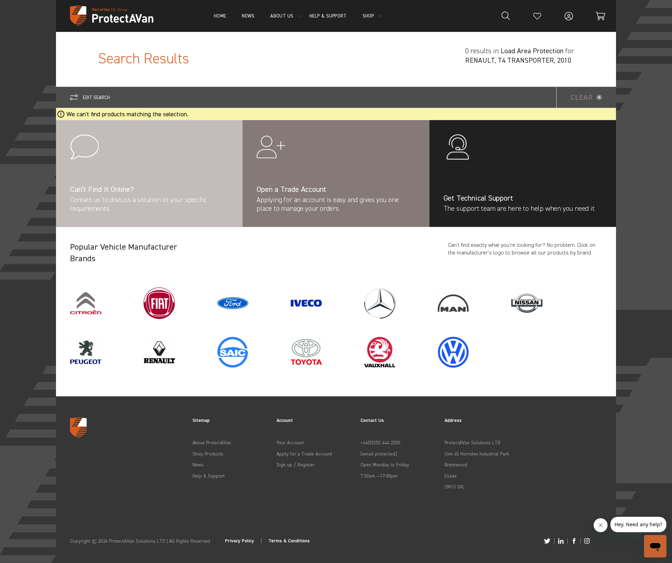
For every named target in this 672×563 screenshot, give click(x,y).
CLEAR (581, 97)
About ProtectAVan (211, 442)
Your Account (290, 442)
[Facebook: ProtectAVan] (574, 541)
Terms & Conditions (289, 541)
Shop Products (207, 454)
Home (220, 16)
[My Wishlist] (537, 16)
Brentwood (455, 464)
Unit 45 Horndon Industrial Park (476, 454)
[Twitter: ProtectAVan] (547, 541)
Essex (450, 476)
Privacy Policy (239, 541)
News (198, 464)
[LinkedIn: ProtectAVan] (561, 541)
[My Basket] (600, 16)
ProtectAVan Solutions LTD (472, 442)
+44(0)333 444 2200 (380, 442)
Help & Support (208, 476)
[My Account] (568, 16)
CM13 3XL (454, 486)
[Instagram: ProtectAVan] (587, 541)
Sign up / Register (295, 464)
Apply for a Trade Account (304, 454)
